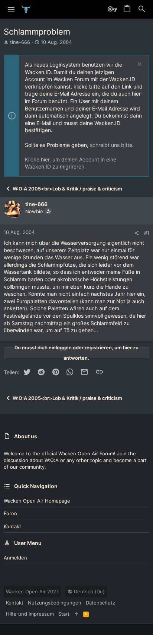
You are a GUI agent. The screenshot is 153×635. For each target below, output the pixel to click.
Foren (10, 513)
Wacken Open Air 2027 (32, 591)
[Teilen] (136, 233)
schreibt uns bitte (111, 145)
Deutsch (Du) (88, 591)
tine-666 (20, 42)
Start (63, 614)
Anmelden (15, 558)
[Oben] (76, 613)
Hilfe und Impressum (30, 614)
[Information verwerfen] (138, 65)
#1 (146, 233)
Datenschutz (100, 603)
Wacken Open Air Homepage (37, 501)
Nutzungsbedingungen (54, 603)
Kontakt (12, 526)
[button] (11, 9)
